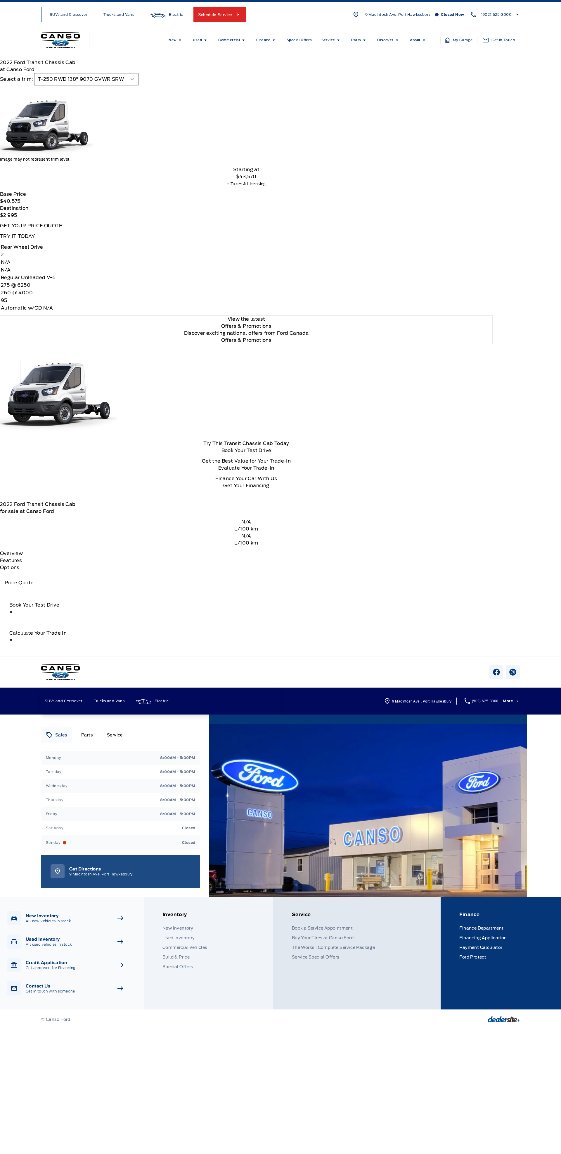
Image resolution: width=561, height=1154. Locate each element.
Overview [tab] (11, 553)
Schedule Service (215, 14)
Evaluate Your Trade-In (246, 468)
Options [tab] (10, 567)
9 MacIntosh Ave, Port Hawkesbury (398, 14)
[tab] (56, 735)
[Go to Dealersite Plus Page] (504, 1019)
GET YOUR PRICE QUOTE (31, 226)
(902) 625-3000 (496, 14)
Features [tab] (11, 560)
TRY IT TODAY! (18, 236)
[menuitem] (176, 40)
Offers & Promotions (246, 340)
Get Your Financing (246, 485)
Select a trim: (16, 79)
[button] (459, 40)
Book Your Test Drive (246, 450)
